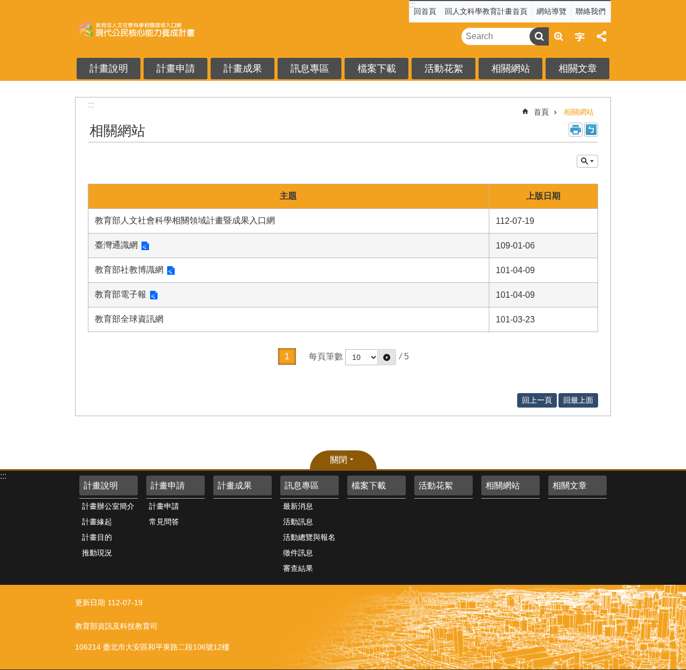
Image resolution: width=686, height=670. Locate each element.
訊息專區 (309, 68)
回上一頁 (537, 400)
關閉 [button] (338, 459)
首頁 (541, 112)
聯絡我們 (591, 11)
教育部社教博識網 (129, 269)
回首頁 (425, 11)
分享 (601, 36)
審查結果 (298, 568)
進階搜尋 (558, 36)
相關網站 (510, 68)
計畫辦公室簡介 (108, 506)
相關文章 (577, 68)
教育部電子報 (120, 294)
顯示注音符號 (591, 130)
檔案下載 (376, 68)
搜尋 (539, 36)
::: (412, 4)
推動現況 (97, 552)
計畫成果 (242, 68)
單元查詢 (587, 161)
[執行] (386, 357)
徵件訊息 (298, 552)
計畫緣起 (97, 521)
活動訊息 (298, 521)
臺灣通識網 (116, 245)
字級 (580, 36)
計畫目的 (97, 537)
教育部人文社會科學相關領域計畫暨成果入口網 (185, 220)
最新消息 (298, 506)
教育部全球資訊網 (129, 318)
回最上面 (578, 400)
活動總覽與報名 (309, 537)
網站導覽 (551, 11)
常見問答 (164, 521)
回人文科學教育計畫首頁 (486, 11)
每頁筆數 (326, 356)
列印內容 (576, 130)
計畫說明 (109, 68)
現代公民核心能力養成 (158, 29)
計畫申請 (175, 68)
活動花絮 (443, 68)
